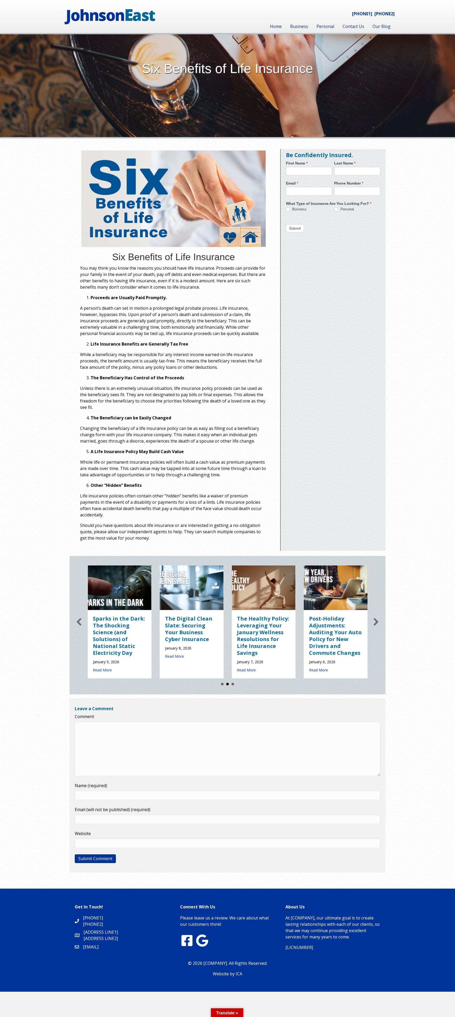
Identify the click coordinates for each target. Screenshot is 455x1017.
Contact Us (353, 26)
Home (276, 26)
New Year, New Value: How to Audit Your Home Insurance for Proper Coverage (366, 632)
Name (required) (91, 785)
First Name (297, 163)
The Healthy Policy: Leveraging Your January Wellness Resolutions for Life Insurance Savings (225, 635)
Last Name (344, 163)
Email (292, 183)
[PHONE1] (362, 14)
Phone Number (348, 183)
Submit (295, 228)
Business (299, 26)
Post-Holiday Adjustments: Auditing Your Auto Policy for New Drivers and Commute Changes (297, 635)
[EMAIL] (90, 947)
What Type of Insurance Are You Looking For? (328, 203)
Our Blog (381, 26)
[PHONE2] (384, 14)
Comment (84, 716)
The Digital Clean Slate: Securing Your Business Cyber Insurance (151, 629)
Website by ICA (227, 974)
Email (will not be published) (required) (112, 809)
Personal (325, 26)
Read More (136, 656)
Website (83, 833)
